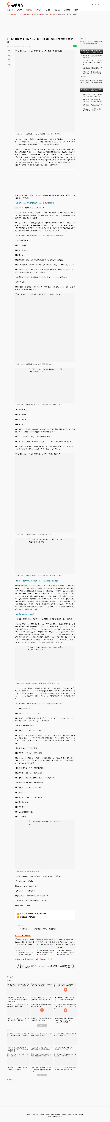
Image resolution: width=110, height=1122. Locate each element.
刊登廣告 (29, 1114)
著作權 (52, 1114)
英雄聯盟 (28, 14)
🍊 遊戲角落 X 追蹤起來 (27, 916)
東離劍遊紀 (30, 959)
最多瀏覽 (83, 77)
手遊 (50, 959)
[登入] (98, 5)
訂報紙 (69, 1114)
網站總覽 (81, 1114)
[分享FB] (9, 51)
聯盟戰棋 (63, 14)
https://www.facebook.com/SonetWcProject (31, 896)
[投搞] (92, 4)
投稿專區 (67, 10)
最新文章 (83, 38)
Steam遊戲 (44, 14)
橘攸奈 (36, 14)
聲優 (37, 959)
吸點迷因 (54, 14)
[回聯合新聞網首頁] (8, 4)
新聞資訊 (29, 10)
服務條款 (48, 1114)
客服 (37, 1114)
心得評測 (19, 10)
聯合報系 (64, 1114)
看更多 (42, 1025)
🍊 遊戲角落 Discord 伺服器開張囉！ (32, 913)
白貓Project (20, 959)
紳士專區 (48, 10)
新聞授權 (42, 1114)
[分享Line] (9, 55)
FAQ (34, 1114)
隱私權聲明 (57, 1114)
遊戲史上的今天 (74, 14)
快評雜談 (38, 10)
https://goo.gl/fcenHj (23, 905)
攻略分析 (10, 10)
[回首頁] (15, 4)
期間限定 (43, 959)
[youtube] (95, 4)
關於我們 (75, 1114)
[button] (101, 4)
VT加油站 (57, 10)
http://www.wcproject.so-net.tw (27, 886)
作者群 (75, 10)
